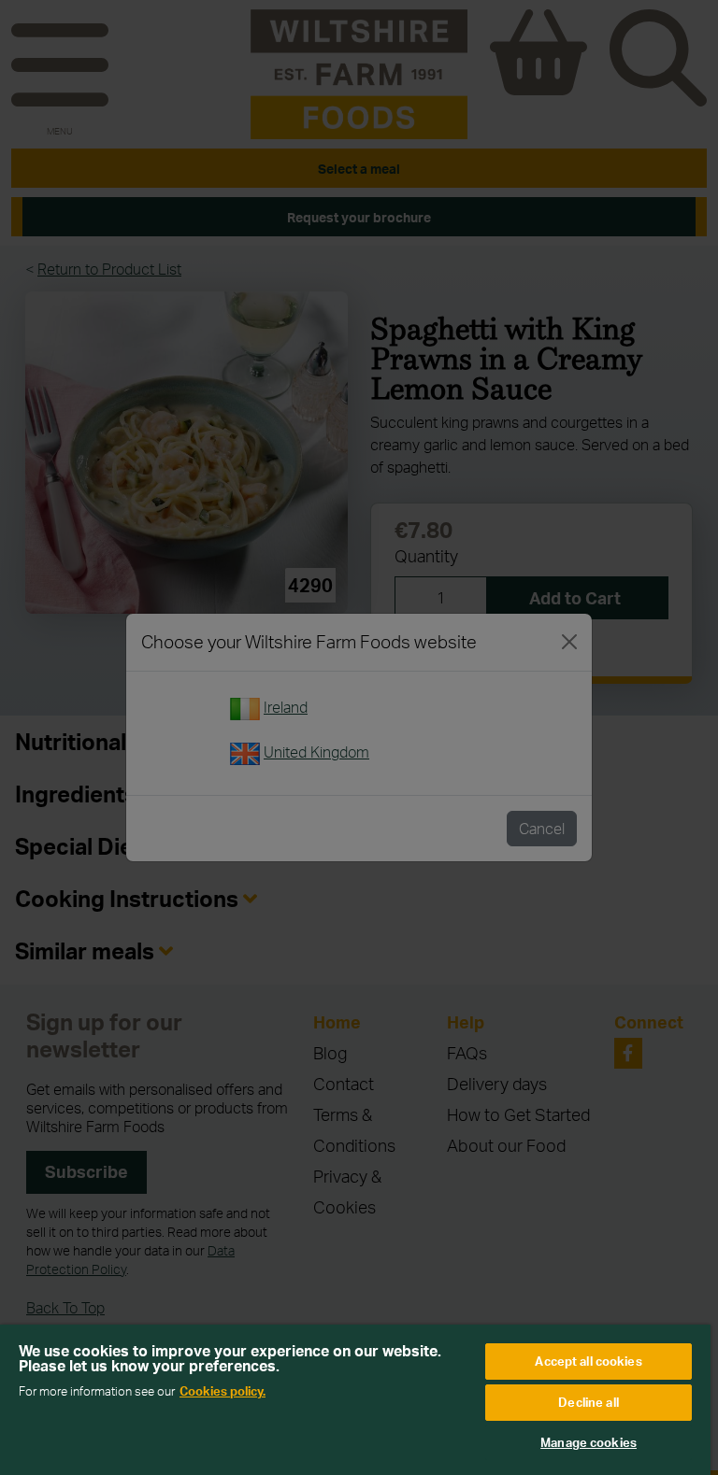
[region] (355, 1400)
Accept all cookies (588, 1361)
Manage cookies (588, 1442)
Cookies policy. (223, 1390)
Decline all (588, 1402)
